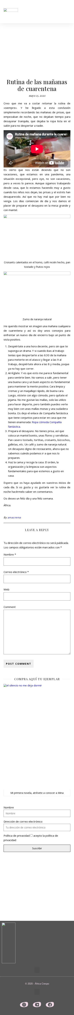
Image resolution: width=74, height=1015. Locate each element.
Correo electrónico (16, 572)
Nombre (10, 554)
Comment (10, 607)
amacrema (14, 517)
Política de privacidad (17, 835)
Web (6, 589)
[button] (67, 12)
